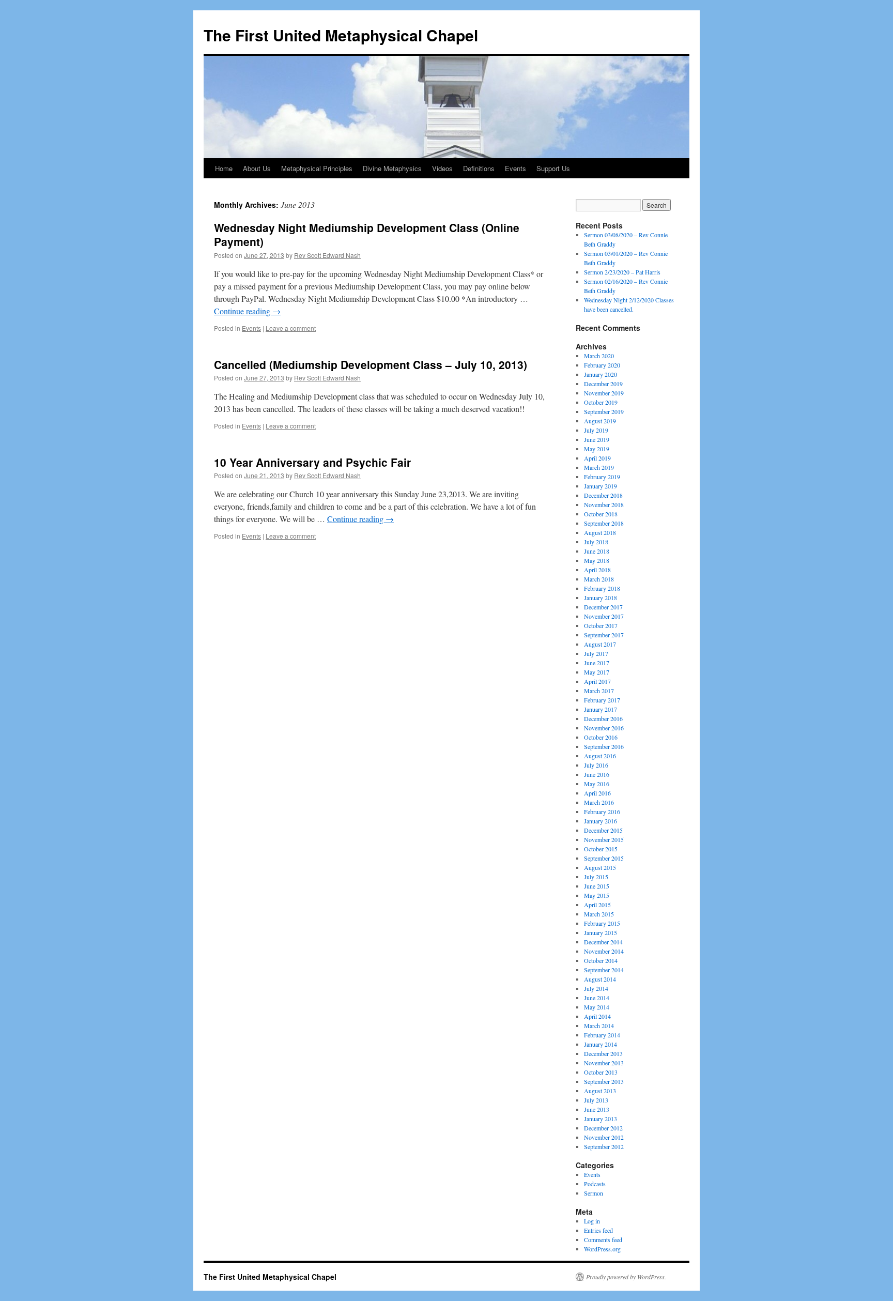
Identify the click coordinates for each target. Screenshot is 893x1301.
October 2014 (601, 960)
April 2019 (597, 458)
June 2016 (596, 774)
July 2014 (596, 988)
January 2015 (600, 932)
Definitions (479, 168)
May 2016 (596, 783)
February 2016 (602, 811)
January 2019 (600, 486)
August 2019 (600, 421)
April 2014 (597, 1016)
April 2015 (597, 904)
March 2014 (599, 1025)
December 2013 (603, 1053)
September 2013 (604, 1081)
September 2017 (604, 635)
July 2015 (596, 877)
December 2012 (603, 1128)
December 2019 (603, 383)
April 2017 (597, 681)
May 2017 (596, 672)
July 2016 (596, 765)
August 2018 (600, 532)
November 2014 (604, 951)
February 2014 (602, 1035)
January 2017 (600, 709)
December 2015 (603, 830)
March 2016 (599, 802)
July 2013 (596, 1100)
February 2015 (602, 923)
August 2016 (600, 756)
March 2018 (599, 579)
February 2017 (602, 700)
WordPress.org (602, 1249)
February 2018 (602, 588)
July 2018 (596, 542)
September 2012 (604, 1146)
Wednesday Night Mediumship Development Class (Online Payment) (366, 234)
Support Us (553, 168)
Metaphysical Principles (316, 168)
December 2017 (603, 607)
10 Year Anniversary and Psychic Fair (312, 462)
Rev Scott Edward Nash (327, 255)
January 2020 (600, 374)
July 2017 (596, 653)
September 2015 (604, 858)
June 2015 (596, 886)
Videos (442, 168)
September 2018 (604, 523)
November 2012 (604, 1137)
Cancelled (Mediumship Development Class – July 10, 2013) (370, 364)
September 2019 (604, 411)
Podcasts (595, 1184)
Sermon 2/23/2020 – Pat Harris (622, 272)
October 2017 (601, 625)
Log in (592, 1221)
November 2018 (604, 504)
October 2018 (601, 514)
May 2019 (596, 449)
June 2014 (596, 997)
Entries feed (598, 1230)
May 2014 (596, 1007)
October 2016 (601, 737)
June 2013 (596, 1109)
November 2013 (604, 1063)
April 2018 (597, 569)
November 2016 (604, 728)
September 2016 (604, 746)
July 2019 (596, 430)
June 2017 (596, 663)
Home (224, 168)
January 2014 (600, 1044)
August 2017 (600, 644)
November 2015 (604, 839)
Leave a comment (291, 328)
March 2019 (599, 467)
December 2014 (603, 942)
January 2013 (600, 1118)
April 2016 (597, 793)
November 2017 (604, 616)
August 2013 (600, 1090)
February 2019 (602, 476)
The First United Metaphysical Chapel (341, 35)
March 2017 (599, 690)
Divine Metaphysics (392, 168)
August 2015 (600, 867)
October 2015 (601, 849)
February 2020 (602, 365)
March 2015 (599, 914)
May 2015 (596, 895)
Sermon (593, 1193)
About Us (257, 168)
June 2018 (596, 551)
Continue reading (247, 310)
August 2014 (600, 979)
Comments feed (603, 1239)
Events (515, 168)
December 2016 (603, 718)
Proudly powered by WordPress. (626, 1277)
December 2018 (603, 495)
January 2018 (600, 597)
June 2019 (596, 439)
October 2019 (601, 402)
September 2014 (604, 970)
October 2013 (601, 1072)
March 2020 (599, 355)
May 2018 (596, 560)
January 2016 (600, 821)
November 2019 (604, 393)
